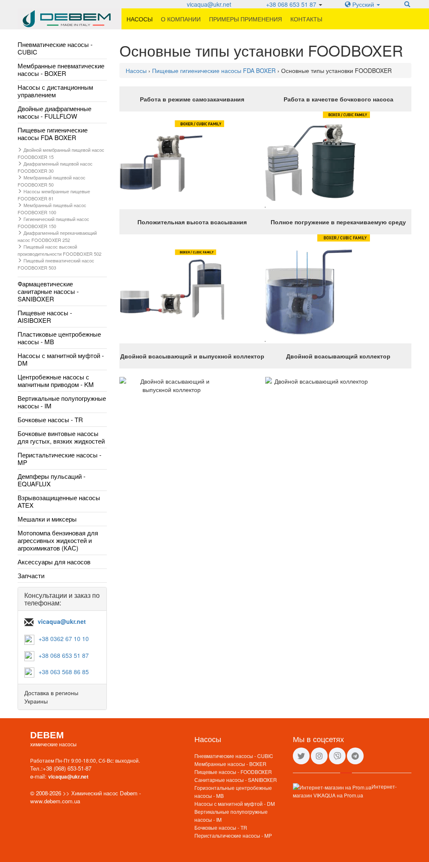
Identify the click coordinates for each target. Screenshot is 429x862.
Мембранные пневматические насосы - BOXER (61, 69)
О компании (181, 19)
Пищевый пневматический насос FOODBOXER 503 (56, 264)
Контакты (306, 19)
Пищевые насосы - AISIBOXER (45, 316)
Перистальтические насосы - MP (59, 458)
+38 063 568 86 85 (64, 671)
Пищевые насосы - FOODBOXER (233, 771)
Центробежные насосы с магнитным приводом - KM (56, 380)
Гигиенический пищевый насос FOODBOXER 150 (53, 222)
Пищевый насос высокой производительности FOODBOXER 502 (59, 250)
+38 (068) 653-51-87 (67, 768)
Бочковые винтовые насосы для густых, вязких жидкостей (61, 437)
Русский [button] (363, 4)
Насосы (139, 19)
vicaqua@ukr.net (209, 4)
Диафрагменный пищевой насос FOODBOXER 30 (55, 167)
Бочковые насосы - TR (50, 419)
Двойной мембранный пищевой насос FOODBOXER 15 (61, 153)
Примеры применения (245, 19)
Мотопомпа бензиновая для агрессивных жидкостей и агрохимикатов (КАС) (58, 540)
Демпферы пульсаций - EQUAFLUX (51, 480)
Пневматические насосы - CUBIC (55, 48)
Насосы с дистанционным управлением (55, 91)
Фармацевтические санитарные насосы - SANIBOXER (48, 291)
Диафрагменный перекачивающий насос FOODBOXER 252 (57, 236)
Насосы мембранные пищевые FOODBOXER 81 (54, 195)
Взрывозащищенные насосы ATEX (59, 501)
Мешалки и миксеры (47, 518)
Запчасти (31, 575)
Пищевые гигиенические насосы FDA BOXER (53, 133)
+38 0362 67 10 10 (64, 638)
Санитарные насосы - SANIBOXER (235, 779)
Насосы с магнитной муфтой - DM (61, 359)
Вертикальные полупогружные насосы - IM (62, 402)
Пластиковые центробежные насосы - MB (59, 338)
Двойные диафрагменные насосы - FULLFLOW (54, 112)
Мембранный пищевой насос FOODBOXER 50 (51, 181)
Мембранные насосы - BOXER (230, 763)
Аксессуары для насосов (54, 561)
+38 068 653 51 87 (291, 4)
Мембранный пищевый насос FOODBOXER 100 (52, 209)
